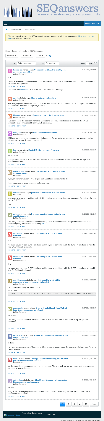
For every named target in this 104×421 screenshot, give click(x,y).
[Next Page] (96, 62)
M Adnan (16, 115)
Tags (40, 56)
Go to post (21, 86)
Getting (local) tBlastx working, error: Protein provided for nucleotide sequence (40, 360)
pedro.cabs (17, 335)
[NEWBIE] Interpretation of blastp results (48, 193)
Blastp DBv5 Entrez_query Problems (43, 150)
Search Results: (11, 51)
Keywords (11, 56)
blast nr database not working (43, 98)
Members (26, 56)
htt (43, 224)
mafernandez (18, 308)
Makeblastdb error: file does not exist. (48, 115)
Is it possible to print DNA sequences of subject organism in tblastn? (36, 281)
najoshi (16, 98)
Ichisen (16, 193)
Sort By (13, 63)
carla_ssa (17, 133)
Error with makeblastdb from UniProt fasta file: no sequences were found (40, 309)
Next (94, 404)
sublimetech (18, 380)
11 (86, 404)
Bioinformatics (20, 74)
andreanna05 (18, 233)
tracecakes (17, 70)
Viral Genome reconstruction (45, 133)
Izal (14, 150)
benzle (15, 359)
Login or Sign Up (91, 24)
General (18, 175)
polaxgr (16, 214)
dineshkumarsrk (19, 280)
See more (11, 86)
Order (42, 63)
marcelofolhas (18, 171)
